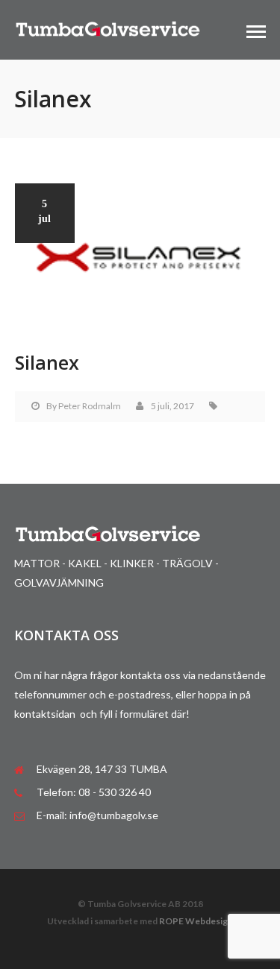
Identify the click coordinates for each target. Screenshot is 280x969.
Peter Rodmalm (89, 405)
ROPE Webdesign (196, 921)
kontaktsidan (47, 713)
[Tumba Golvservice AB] (107, 28)
